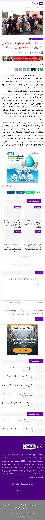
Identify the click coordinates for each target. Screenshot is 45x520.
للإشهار (26, 508)
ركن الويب (18, 516)
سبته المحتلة (39, 39)
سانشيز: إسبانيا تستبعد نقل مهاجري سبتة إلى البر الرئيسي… (17, 367)
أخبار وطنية (18, 207)
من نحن (17, 508)
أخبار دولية (37, 207)
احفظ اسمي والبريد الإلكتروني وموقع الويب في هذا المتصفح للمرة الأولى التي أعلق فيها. (22, 312)
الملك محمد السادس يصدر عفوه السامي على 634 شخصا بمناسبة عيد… (17, 394)
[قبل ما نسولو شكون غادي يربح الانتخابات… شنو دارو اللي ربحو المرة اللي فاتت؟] (32, 236)
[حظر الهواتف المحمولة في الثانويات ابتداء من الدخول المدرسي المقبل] (38, 405)
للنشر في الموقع (35, 505)
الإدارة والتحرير (22, 505)
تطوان (9, 464)
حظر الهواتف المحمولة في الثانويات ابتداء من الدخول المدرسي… (17, 403)
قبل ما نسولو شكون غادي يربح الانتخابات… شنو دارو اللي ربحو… (17, 385)
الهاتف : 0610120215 (22, 491)
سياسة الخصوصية (8, 505)
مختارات (32, 39)
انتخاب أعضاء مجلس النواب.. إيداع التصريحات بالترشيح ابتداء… (17, 376)
